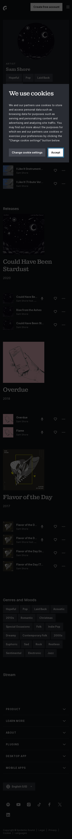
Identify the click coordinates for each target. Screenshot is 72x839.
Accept (55, 152)
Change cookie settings (27, 152)
